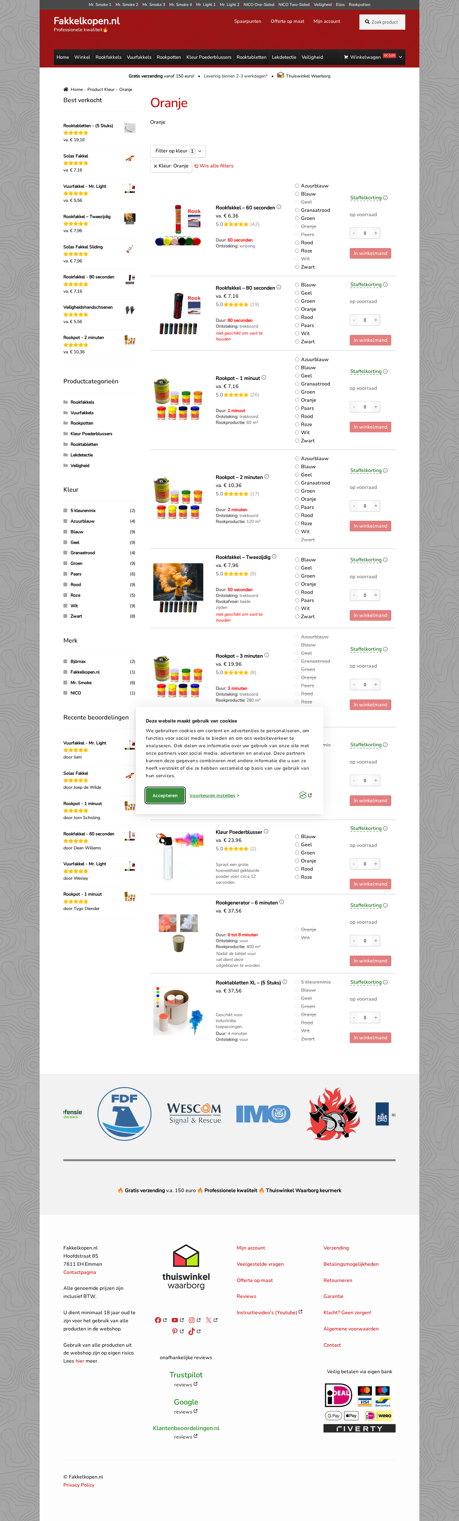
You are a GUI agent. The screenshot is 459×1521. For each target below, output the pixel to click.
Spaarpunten (247, 21)
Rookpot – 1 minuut (238, 378)
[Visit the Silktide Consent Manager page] (305, 795)
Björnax (78, 661)
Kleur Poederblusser (239, 832)
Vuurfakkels (139, 57)
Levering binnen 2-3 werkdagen (236, 76)
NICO (76, 693)
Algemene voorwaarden (351, 1328)
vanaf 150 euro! (161, 76)
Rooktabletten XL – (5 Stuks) (248, 982)
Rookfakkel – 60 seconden (245, 207)
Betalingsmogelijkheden (351, 1264)
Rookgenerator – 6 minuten (247, 902)
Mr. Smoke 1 (100, 4)
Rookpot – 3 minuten (239, 656)
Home (63, 57)
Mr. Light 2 (229, 4)
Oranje (308, 226)
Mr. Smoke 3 (153, 4)
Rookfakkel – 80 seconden (245, 288)
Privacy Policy (78, 1485)
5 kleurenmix (316, 982)
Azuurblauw (315, 185)
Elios (340, 4)
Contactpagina (79, 1272)
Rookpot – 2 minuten (239, 477)
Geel (306, 202)
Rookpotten (359, 4)
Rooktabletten (252, 57)
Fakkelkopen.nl (87, 20)
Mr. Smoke (81, 683)
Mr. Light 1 (206, 4)
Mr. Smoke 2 (127, 4)
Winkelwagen (372, 56)
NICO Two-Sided (294, 4)
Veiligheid (323, 4)
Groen (308, 218)
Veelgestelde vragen (260, 1264)
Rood (307, 242)
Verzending (336, 1248)
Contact (332, 1345)
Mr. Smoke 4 (180, 4)
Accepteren (165, 795)
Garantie (333, 1296)
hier (80, 1361)
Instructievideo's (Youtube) (267, 1312)
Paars (307, 234)
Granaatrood (315, 210)
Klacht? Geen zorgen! (347, 1312)
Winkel (82, 57)
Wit (305, 259)
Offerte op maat (287, 21)
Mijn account (326, 21)
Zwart (308, 267)
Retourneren (337, 1280)
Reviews (246, 1296)
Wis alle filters (217, 165)
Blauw (308, 194)
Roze (306, 250)
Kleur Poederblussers (208, 57)
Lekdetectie (284, 57)
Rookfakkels (108, 57)
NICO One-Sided (259, 4)
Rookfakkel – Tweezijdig (243, 557)
